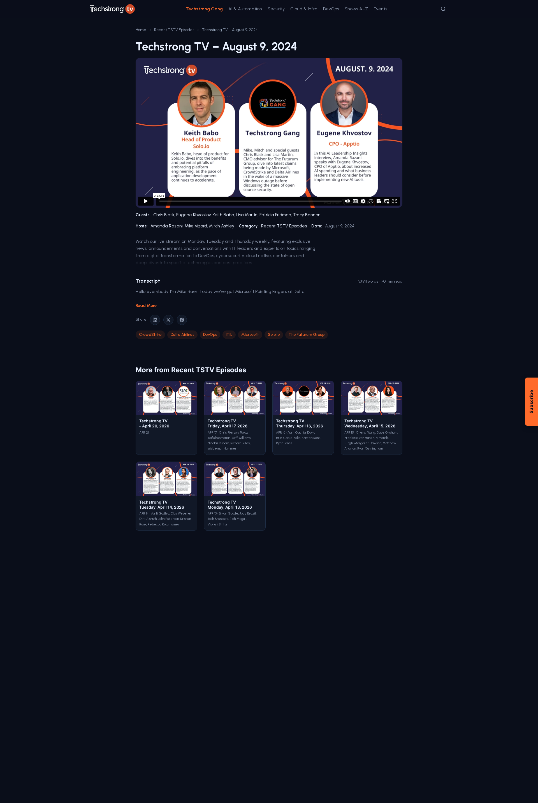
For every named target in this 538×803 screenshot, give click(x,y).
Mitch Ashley (221, 226)
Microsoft (250, 334)
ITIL (229, 334)
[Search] (443, 9)
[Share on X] (168, 320)
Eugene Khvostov (193, 214)
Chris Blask (163, 214)
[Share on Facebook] (182, 320)
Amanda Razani (166, 226)
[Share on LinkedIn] (155, 320)
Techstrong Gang (204, 8)
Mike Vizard (196, 226)
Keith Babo (223, 214)
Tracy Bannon (307, 214)
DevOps (331, 8)
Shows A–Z (356, 8)
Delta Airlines (182, 334)
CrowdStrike (150, 334)
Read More (146, 305)
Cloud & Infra (303, 8)
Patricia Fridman (275, 214)
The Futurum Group (306, 334)
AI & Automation (245, 8)
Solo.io (274, 334)
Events (380, 8)
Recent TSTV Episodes (174, 29)
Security (276, 8)
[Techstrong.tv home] (112, 9)
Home (141, 29)
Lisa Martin (247, 214)
